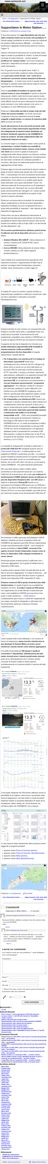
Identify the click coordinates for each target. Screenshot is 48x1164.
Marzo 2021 (5, 1100)
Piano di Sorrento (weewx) (26, 850)
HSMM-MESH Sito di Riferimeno (12, 1156)
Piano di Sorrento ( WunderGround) (30, 853)
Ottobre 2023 (5, 1084)
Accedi (3, 1009)
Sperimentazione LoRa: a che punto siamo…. (27, 1062)
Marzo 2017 (5, 1140)
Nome (4, 977)
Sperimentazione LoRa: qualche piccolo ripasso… (17, 1023)
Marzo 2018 (5, 1124)
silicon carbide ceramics (9, 1056)
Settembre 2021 (6, 1095)
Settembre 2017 (6, 1131)
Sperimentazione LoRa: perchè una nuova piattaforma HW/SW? (21, 1021)
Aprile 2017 (5, 1138)
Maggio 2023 (5, 1088)
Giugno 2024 (5, 1081)
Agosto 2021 (5, 1097)
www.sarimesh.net (14, 1162)
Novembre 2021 (6, 1092)
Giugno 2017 (5, 1135)
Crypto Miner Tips (7, 1060)
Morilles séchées (6, 1055)
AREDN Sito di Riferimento (10, 1155)
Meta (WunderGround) (25, 858)
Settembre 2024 (6, 1077)
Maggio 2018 (5, 1120)
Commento (6, 959)
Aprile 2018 (5, 1122)
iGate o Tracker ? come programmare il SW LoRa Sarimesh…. (21, 1014)
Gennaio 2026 (5, 1070)
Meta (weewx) (21, 856)
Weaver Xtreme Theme (39, 1162)
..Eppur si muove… (7, 1018)
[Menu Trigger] (43, 5)
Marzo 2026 (5, 1066)
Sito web (5, 985)
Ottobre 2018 (5, 1115)
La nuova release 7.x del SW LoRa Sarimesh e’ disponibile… (20, 1016)
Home (4, 18)
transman (4, 1058)
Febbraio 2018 (5, 1126)
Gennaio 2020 (5, 1108)
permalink (28, 893)
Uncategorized (13, 18)
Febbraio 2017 (5, 1142)
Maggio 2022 (5, 1090)
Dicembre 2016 (6, 1145)
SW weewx (29, 596)
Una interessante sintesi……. (12, 21)
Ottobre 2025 (5, 1072)
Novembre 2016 (6, 1147)
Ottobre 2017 (5, 1129)
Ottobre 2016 (5, 1149)
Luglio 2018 (5, 1118)
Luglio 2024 (5, 1079)
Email (4, 981)
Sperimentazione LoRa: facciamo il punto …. (15, 1025)
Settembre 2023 (6, 1086)
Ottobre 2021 (5, 1093)
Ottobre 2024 (5, 1075)
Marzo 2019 (5, 1111)
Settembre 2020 (6, 1104)
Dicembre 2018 (6, 1113)
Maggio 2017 (5, 1136)
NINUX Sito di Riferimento (10, 1158)
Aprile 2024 (5, 1082)
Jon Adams (5, 1047)
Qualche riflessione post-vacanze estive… (14, 1019)
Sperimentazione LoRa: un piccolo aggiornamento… (17, 1028)
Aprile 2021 (5, 1099)
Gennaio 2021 (5, 1102)
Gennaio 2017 (5, 1144)
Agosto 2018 (5, 1117)
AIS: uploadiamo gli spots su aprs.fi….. (31, 1056)
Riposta (8, 927)
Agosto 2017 (5, 1133)
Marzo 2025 (5, 1074)
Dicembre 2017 (6, 1127)
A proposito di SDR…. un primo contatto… (27, 1055)
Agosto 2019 (5, 1110)
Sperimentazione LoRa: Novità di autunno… (15, 1027)
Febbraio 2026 (5, 1068)
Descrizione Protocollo (11, 451)
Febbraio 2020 (5, 1106)
